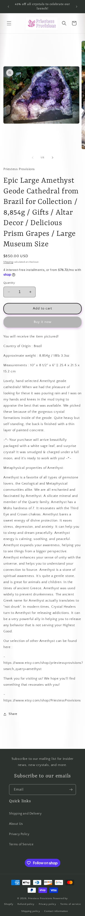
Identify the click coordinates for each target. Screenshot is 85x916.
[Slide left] (33, 158)
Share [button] (13, 714)
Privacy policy (47, 904)
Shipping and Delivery (25, 813)
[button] (9, 23)
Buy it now (42, 322)
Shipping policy (30, 911)
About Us (16, 824)
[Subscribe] (71, 789)
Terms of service (70, 904)
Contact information (56, 911)
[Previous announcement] (8, 7)
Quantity (9, 282)
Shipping (8, 262)
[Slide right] (53, 158)
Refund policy (25, 904)
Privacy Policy (19, 834)
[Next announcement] (77, 7)
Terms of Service (21, 844)
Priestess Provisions (40, 898)
